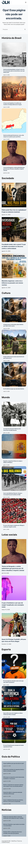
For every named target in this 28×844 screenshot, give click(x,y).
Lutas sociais (9, 534)
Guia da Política (11, 756)
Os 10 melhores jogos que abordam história (13, 388)
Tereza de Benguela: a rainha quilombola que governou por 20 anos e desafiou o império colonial (14, 169)
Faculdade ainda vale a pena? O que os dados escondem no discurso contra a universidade (14, 246)
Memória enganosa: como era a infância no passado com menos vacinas (12, 283)
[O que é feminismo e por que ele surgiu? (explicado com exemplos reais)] (14, 588)
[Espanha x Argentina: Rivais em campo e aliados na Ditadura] (14, 446)
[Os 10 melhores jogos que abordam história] (14, 374)
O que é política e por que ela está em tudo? (13, 763)
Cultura (6, 293)
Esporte (6, 649)
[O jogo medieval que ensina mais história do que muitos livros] (14, 342)
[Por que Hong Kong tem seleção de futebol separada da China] (14, 730)
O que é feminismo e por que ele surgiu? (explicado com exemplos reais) (13, 605)
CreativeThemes (6, 842)
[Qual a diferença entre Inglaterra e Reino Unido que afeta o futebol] (14, 698)
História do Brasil (11, 38)
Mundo (6, 397)
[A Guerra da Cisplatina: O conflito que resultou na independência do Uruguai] (14, 88)
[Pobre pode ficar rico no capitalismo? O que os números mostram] (14, 195)
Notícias (6, 809)
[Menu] (25, 2)
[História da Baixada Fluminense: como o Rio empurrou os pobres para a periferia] (14, 120)
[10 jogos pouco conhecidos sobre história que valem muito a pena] (14, 310)
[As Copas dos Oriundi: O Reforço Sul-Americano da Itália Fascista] (14, 414)
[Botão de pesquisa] (25, 29)
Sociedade (8, 178)
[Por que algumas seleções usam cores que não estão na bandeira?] (14, 666)
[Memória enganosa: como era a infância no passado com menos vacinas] (14, 266)
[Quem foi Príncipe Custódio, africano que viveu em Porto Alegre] (14, 624)
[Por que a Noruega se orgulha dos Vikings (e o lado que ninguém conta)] (14, 510)
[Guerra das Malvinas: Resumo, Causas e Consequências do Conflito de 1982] (14, 478)
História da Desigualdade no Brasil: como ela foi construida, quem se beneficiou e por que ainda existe (14, 71)
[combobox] (13, 29)
